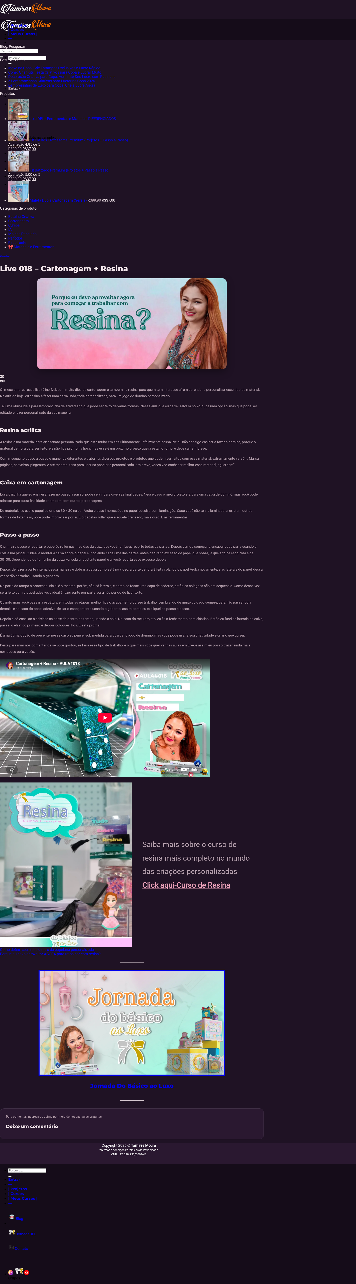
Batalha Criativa (21, 216)
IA (10, 229)
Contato (21, 1248)
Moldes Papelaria (22, 234)
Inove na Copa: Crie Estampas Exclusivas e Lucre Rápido (54, 68)
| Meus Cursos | (22, 34)
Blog (19, 1218)
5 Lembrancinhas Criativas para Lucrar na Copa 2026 (51, 81)
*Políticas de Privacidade (142, 1150)
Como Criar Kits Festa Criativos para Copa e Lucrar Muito (54, 72)
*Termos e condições (113, 1150)
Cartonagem (18, 221)
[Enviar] (10, 63)
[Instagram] (10, 1274)
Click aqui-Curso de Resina (186, 885)
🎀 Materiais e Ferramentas (31, 247)
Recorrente (17, 242)
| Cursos (16, 29)
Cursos (14, 225)
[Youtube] (26, 1274)
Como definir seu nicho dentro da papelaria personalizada (47, 949)
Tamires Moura (143, 1145)
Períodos (15, 238)
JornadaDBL (25, 1234)
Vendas (5, 256)
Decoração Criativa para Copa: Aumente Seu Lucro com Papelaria (62, 76)
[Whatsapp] (19, 1274)
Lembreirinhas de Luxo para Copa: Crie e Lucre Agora (51, 85)
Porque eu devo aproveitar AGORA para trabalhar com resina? (50, 954)
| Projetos (17, 25)
